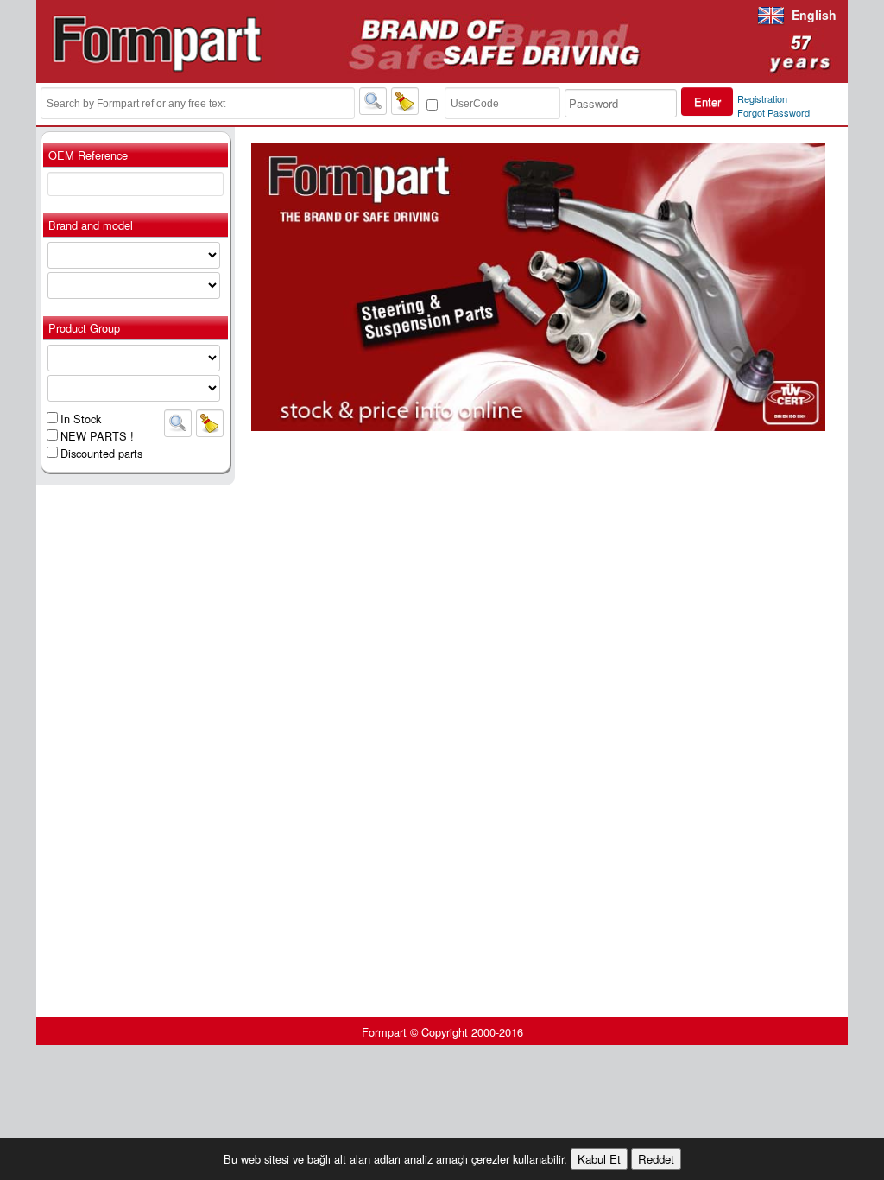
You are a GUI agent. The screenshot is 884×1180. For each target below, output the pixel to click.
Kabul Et (599, 1159)
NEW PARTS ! (97, 436)
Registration (762, 98)
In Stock (80, 418)
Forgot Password (773, 112)
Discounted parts (101, 453)
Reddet (656, 1159)
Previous (225, 287)
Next (851, 287)
